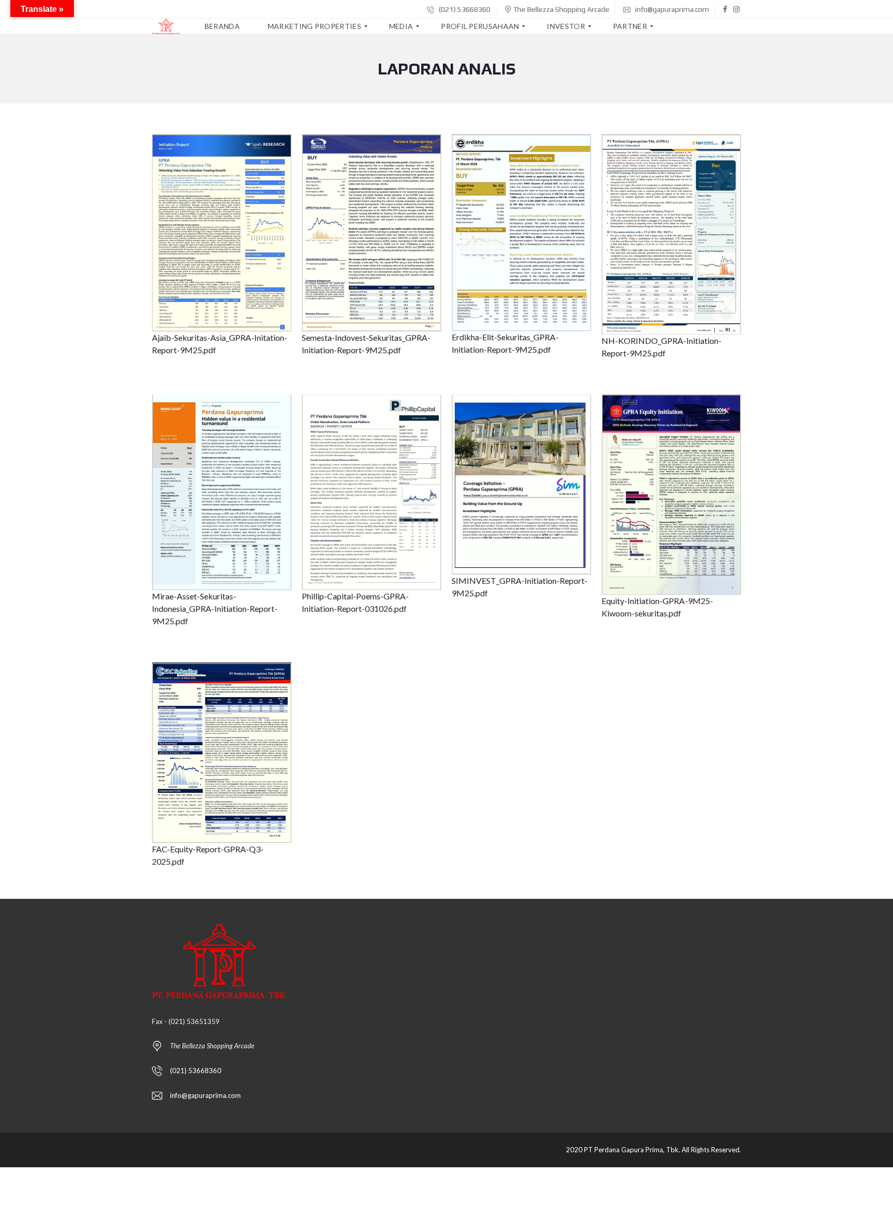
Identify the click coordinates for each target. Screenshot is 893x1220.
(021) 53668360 (463, 9)
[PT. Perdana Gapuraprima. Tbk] (166, 26)
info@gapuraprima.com (671, 9)
